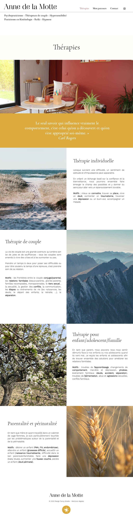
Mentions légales (78, 501)
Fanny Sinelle (65, 501)
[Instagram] (124, 8)
